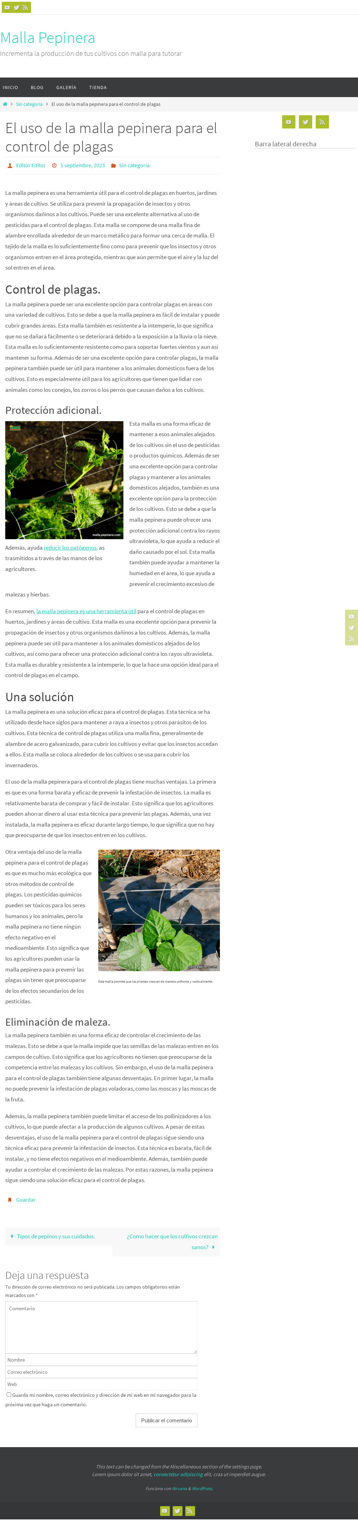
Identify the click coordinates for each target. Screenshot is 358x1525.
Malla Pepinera (47, 37)
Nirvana (179, 1485)
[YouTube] (7, 7)
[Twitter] (16, 7)
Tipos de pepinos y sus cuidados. (55, 1232)
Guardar (26, 1196)
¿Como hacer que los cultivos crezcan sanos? (172, 1238)
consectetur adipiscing (178, 1470)
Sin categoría (29, 104)
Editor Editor (31, 164)
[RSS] (25, 7)
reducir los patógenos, (71, 545)
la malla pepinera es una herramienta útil (86, 609)
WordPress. (202, 1485)
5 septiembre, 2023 (82, 164)
